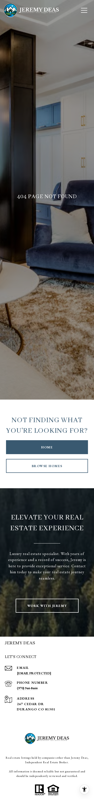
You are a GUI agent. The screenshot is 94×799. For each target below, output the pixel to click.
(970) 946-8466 (27, 688)
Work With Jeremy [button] (47, 606)
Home (47, 447)
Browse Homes (47, 466)
